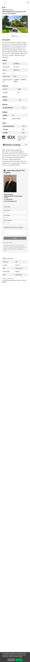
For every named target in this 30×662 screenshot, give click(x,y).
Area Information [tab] (9, 258)
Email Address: (8, 220)
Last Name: (7, 215)
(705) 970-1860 (9, 199)
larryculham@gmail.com (11, 201)
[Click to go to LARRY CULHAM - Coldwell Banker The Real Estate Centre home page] (2, 2)
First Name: (7, 210)
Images (15, 30)
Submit (15, 238)
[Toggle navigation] (28, 2)
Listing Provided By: (21, 137)
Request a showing (12, 144)
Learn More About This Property (14, 170)
